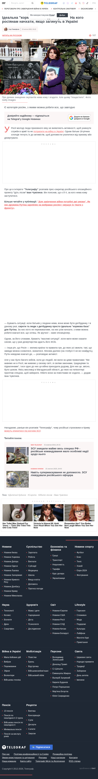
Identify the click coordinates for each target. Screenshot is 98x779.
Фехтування (82, 575)
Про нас (6, 754)
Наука (5, 604)
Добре (62, 15)
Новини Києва (10, 552)
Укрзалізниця (58, 578)
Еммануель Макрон (61, 673)
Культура (81, 629)
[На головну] (49, 3)
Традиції (81, 666)
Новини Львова (11, 570)
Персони (56, 651)
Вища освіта (34, 580)
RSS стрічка (74, 761)
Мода (79, 620)
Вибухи (7, 662)
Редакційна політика (62, 754)
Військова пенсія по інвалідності (13, 723)
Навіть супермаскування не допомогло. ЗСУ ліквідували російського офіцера (59, 474)
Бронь (31, 662)
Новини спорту (84, 546)
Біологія (8, 620)
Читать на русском (12, 35)
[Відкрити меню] (4, 3)
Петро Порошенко (61, 687)
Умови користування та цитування (18, 758)
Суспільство (34, 546)
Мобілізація (33, 651)
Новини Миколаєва (13, 596)
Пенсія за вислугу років (12, 735)
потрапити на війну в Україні (48, 131)
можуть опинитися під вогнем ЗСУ (22, 431)
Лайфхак (81, 633)
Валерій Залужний (61, 678)
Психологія (33, 624)
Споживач (81, 615)
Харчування (34, 615)
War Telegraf (36, 445)
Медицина (33, 570)
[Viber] (68, 3)
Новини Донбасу (12, 586)
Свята (78, 651)
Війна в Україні (11, 651)
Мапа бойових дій (12, 657)
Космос (7, 615)
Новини (6, 546)
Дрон (6, 624)
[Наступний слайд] (95, 8)
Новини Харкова (12, 557)
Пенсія (6, 705)
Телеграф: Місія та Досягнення (50, 761)
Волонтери (9, 675)
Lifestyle (80, 604)
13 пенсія (8, 711)
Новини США (58, 615)
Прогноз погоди (35, 588)
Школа (31, 575)
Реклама (43, 758)
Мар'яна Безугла (60, 691)
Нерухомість (58, 564)
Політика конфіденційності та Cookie (31, 754)
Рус (94, 3)
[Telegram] (72, 3)
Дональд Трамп (59, 664)
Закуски (32, 733)
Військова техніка (12, 680)
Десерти (32, 724)
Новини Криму (11, 591)
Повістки (32, 657)
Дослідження (34, 629)
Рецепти (31, 705)
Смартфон (9, 629)
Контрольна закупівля (64, 9)
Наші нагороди (58, 758)
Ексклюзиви (87, 9)
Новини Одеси (11, 566)
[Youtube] (76, 3)
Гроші (55, 556)
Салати (31, 729)
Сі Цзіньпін (57, 669)
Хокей (79, 566)
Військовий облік (36, 675)
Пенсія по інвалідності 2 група (13, 716)
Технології (9, 611)
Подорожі (81, 624)
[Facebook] (64, 3)
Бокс (79, 557)
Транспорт (57, 560)
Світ (53, 604)
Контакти (73, 758)
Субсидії (32, 566)
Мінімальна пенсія (12, 729)
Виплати (32, 561)
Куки (51, 15)
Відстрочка (33, 666)
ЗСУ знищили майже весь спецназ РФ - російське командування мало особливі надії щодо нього (60, 451)
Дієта (30, 620)
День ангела (82, 675)
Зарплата (32, 552)
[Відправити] (32, 3)
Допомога (33, 584)
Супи (30, 720)
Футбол (80, 552)
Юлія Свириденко (60, 696)
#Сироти (32, 495)
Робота (31, 557)
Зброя (7, 671)
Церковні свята (84, 657)
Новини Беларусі (60, 633)
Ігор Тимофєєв (14, 29)
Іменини (80, 680)
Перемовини (10, 666)
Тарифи (56, 569)
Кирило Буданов (60, 682)
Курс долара (58, 573)
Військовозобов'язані (38, 671)
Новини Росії (58, 620)
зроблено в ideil (87, 768)
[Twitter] (80, 3)
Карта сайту (25, 761)
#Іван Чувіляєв (61, 495)
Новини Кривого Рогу (11, 581)
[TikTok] (87, 3)
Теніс (79, 561)
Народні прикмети (85, 662)
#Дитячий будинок (17, 495)
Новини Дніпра (11, 561)
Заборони (81, 671)
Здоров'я (32, 604)
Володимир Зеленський (57, 658)
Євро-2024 (82, 570)
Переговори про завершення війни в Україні (26, 9)
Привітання (82, 642)
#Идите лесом (45, 495)
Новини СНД (58, 624)
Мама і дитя (33, 611)
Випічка (31, 711)
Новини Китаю (59, 629)
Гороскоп (81, 611)
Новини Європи (60, 611)
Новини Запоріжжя (13, 575)
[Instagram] (83, 3)
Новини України (37, 469)
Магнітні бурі (83, 638)
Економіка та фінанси (59, 548)
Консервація (34, 715)
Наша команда (9, 761)
